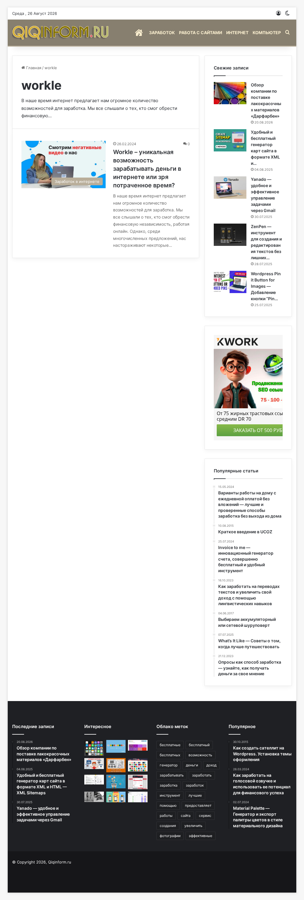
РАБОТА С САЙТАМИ (200, 32)
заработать (202, 775)
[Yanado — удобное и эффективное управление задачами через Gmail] (230, 187)
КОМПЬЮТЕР (267, 32)
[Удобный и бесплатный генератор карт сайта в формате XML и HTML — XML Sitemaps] (230, 140)
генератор (169, 765)
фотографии (170, 835)
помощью (168, 805)
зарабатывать (172, 775)
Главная (33, 67)
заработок (195, 785)
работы (166, 815)
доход (211, 765)
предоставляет (198, 805)
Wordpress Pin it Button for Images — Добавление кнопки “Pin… (266, 286)
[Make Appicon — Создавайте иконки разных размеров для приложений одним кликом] (94, 748)
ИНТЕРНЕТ (237, 32)
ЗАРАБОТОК (162, 32)
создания (168, 825)
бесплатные (170, 745)
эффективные (200, 835)
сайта (186, 815)
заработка (169, 785)
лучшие (195, 795)
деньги (192, 765)
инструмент (170, 795)
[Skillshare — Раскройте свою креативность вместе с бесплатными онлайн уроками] (116, 746)
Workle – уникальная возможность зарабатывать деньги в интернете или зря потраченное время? (147, 168)
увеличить (193, 825)
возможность (200, 755)
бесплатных (170, 755)
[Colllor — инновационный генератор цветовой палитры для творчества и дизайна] (138, 765)
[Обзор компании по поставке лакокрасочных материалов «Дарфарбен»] (230, 93)
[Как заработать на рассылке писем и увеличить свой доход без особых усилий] (116, 781)
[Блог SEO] (61, 32)
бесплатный (199, 745)
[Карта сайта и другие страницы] (116, 765)
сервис (205, 815)
